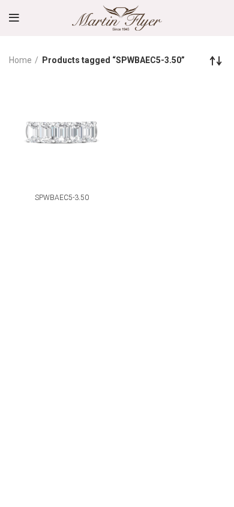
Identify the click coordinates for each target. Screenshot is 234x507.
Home (20, 60)
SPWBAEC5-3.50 (62, 197)
